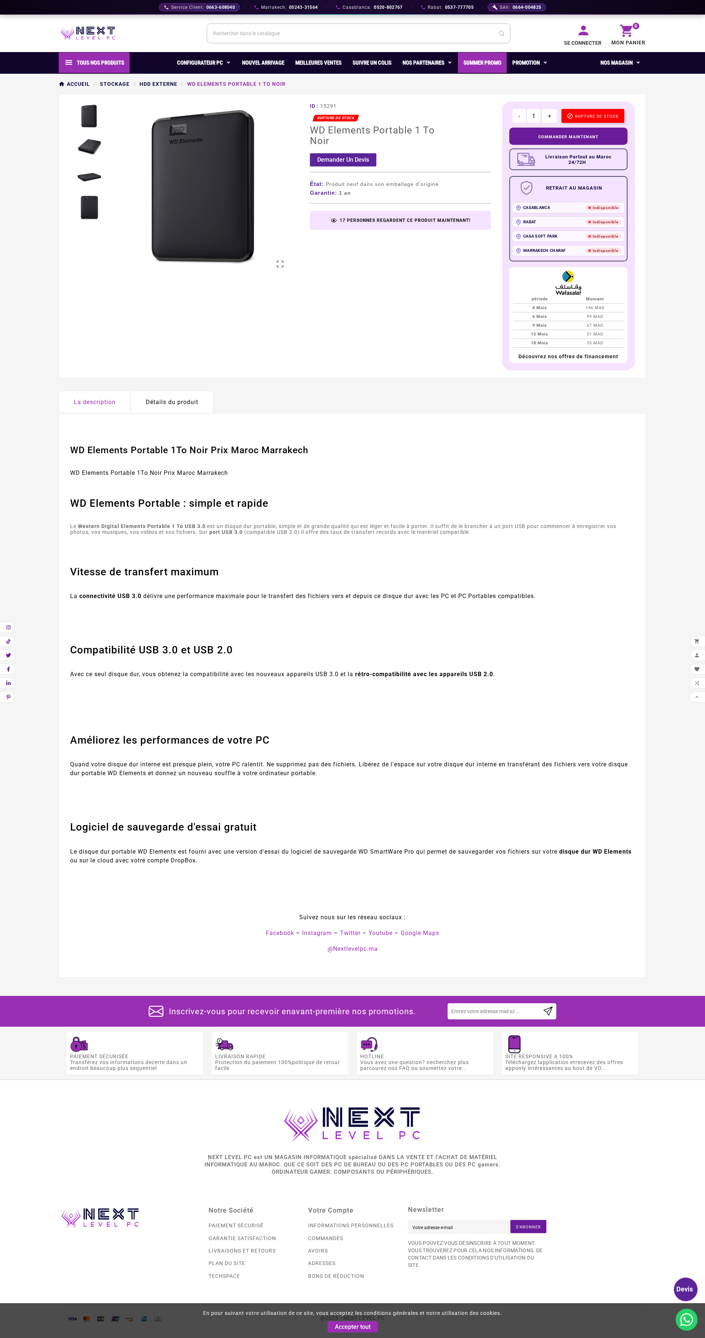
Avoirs (318, 1251)
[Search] (501, 33)
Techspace (224, 1276)
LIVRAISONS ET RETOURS (242, 1251)
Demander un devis (343, 159)
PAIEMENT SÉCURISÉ (236, 1225)
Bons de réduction (336, 1276)
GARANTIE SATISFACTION (242, 1238)
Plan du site (227, 1263)
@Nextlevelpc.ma (353, 948)
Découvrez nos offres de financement (568, 356)
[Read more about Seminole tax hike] (548, 1011)
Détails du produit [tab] (172, 402)
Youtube (381, 933)
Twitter (350, 933)
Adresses (322, 1263)
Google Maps (420, 933)
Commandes (325, 1238)
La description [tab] (95, 402)
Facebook (280, 933)
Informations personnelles (351, 1225)
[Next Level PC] (88, 33)
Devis (684, 1289)
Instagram (317, 933)
